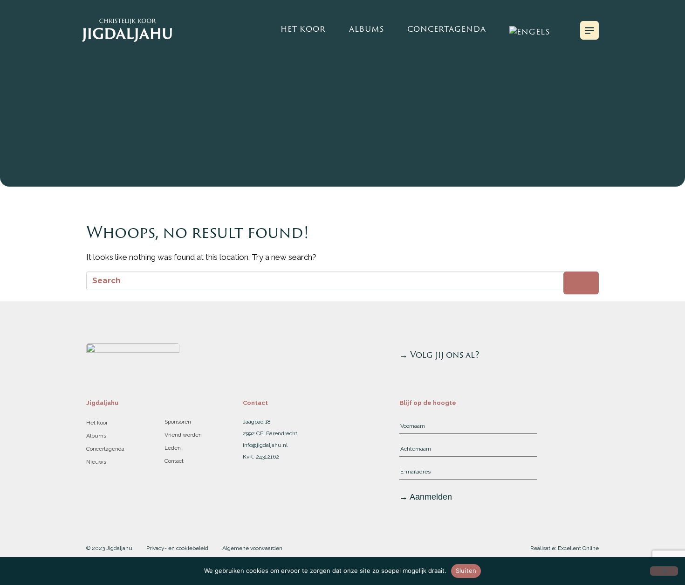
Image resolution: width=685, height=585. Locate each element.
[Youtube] (561, 355)
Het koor (303, 29)
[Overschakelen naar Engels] (529, 30)
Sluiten (466, 570)
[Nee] (664, 571)
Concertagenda (446, 29)
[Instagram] (576, 355)
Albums (366, 29)
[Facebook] (591, 355)
